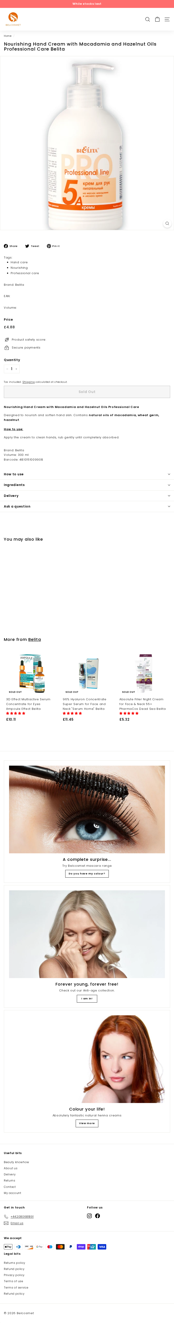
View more (87, 1123)
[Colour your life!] (87, 1059)
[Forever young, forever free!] (87, 934)
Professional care (25, 273)
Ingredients (14, 485)
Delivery (11, 495)
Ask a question (17, 506)
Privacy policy (14, 1275)
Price (8, 319)
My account (12, 1193)
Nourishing (19, 268)
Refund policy (14, 1269)
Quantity (12, 360)
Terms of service (16, 1287)
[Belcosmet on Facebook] (97, 1215)
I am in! (86, 998)
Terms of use (13, 1281)
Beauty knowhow (16, 1162)
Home (8, 36)
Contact (10, 1187)
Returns (9, 1180)
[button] (16, 713)
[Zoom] (167, 223)
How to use (14, 474)
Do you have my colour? (87, 873)
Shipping (28, 382)
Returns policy (14, 1263)
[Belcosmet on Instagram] (89, 1215)
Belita (34, 639)
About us (10, 1168)
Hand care (19, 262)
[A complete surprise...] (87, 809)
